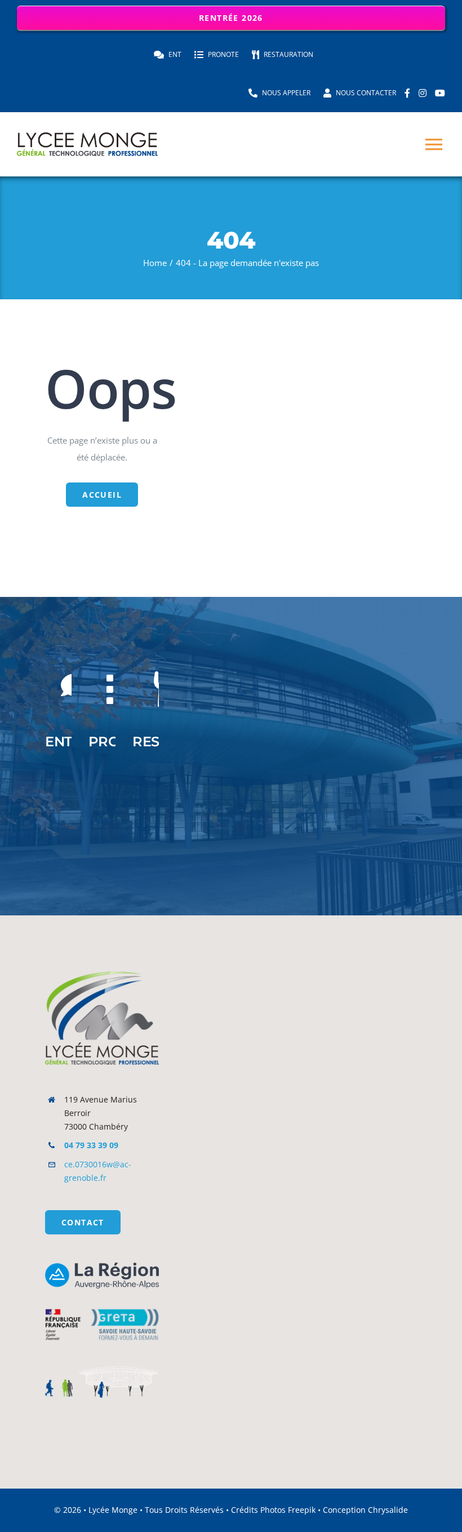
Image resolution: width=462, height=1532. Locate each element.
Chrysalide (388, 1509)
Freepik (302, 1509)
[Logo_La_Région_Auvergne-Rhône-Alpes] (102, 1266)
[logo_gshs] (102, 1303)
